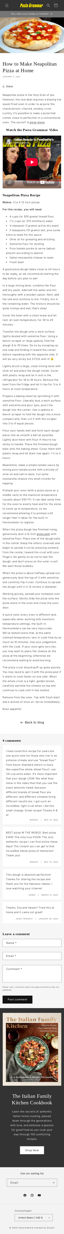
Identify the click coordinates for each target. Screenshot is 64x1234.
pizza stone (37, 122)
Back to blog (34, 722)
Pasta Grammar (26, 1228)
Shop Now (32, 1150)
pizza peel (43, 534)
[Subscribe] (53, 1183)
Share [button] (9, 86)
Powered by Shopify (44, 1228)
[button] (7, 5)
